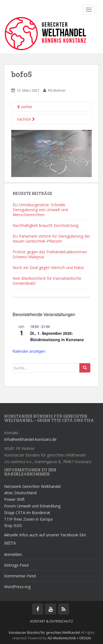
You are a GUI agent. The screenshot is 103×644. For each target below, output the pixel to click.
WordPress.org (17, 586)
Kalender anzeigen (29, 351)
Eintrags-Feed (16, 565)
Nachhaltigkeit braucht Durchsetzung (45, 225)
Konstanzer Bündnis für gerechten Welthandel (45, 632)
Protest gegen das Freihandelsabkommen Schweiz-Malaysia (50, 254)
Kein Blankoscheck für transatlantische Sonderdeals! (47, 281)
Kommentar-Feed (20, 575)
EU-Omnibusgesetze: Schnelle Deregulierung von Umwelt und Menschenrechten (40, 209)
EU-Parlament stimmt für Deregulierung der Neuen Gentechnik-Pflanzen (51, 238)
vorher (26, 106)
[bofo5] (51, 153)
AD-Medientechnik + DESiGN (69, 638)
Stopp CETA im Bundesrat (27, 512)
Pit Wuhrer (57, 90)
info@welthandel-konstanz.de (30, 439)
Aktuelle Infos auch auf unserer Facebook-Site (45, 534)
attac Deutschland (20, 492)
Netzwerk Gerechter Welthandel (32, 486)
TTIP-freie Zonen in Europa (28, 519)
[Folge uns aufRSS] (63, 609)
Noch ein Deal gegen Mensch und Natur (48, 267)
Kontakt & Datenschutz (51, 621)
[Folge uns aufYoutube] (50, 609)
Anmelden (13, 554)
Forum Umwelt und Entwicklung (32, 506)
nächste (24, 119)
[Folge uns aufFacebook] (37, 609)
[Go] (84, 368)
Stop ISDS (13, 525)
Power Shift (14, 499)
